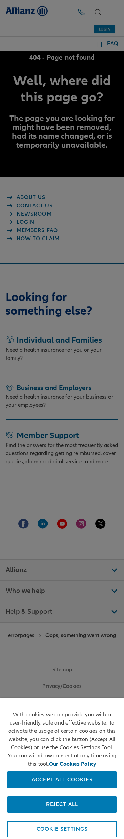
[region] (62, 768)
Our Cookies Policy (72, 764)
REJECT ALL (62, 804)
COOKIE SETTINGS (62, 829)
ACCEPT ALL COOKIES (62, 779)
